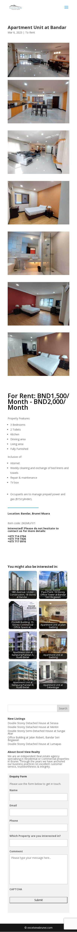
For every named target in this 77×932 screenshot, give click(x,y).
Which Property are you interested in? (35, 836)
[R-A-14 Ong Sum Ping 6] (38, 325)
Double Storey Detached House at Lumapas (34, 744)
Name (14, 790)
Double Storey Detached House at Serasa (33, 723)
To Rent (30, 32)
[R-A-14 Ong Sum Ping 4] (38, 224)
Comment (16, 851)
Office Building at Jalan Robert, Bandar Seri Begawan (33, 739)
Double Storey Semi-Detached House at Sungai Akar (36, 732)
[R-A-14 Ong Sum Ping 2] (38, 123)
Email (13, 805)
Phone (14, 820)
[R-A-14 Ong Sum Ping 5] (38, 275)
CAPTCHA (16, 889)
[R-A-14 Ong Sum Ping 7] (38, 376)
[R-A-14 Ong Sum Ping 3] (38, 174)
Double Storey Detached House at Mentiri (33, 727)
